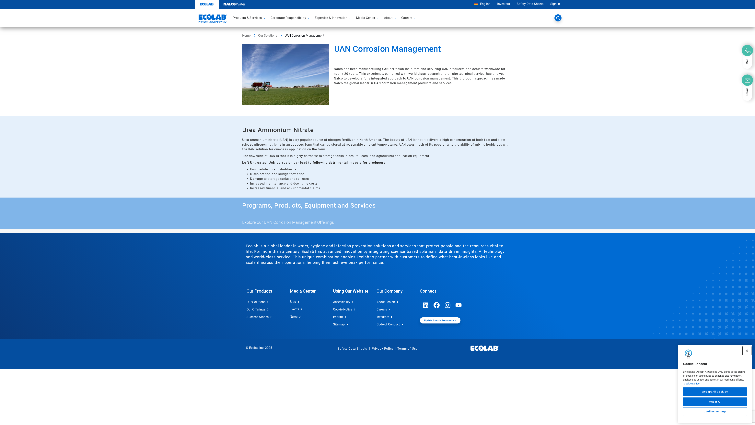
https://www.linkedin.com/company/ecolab (426, 305)
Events (294, 309)
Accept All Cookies (715, 391)
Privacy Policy (382, 348)
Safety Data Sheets (530, 4)
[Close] (747, 350)
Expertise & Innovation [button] (331, 18)
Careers (382, 309)
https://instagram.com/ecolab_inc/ (448, 305)
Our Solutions (267, 35)
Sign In (555, 4)
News (293, 317)
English (484, 4)
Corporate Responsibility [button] (288, 18)
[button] (265, 17)
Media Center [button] (365, 18)
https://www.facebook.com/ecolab (437, 305)
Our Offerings (256, 309)
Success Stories (258, 317)
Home (246, 35)
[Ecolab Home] (212, 19)
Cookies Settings (715, 411)
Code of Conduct (388, 324)
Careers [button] (406, 18)
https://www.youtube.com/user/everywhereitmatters (459, 305)
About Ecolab (386, 302)
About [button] (388, 18)
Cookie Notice (692, 383)
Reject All (715, 401)
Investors (503, 4)
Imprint (338, 317)
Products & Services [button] (247, 18)
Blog (293, 302)
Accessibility (341, 302)
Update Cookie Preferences (440, 320)
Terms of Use (407, 348)
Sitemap (339, 324)
